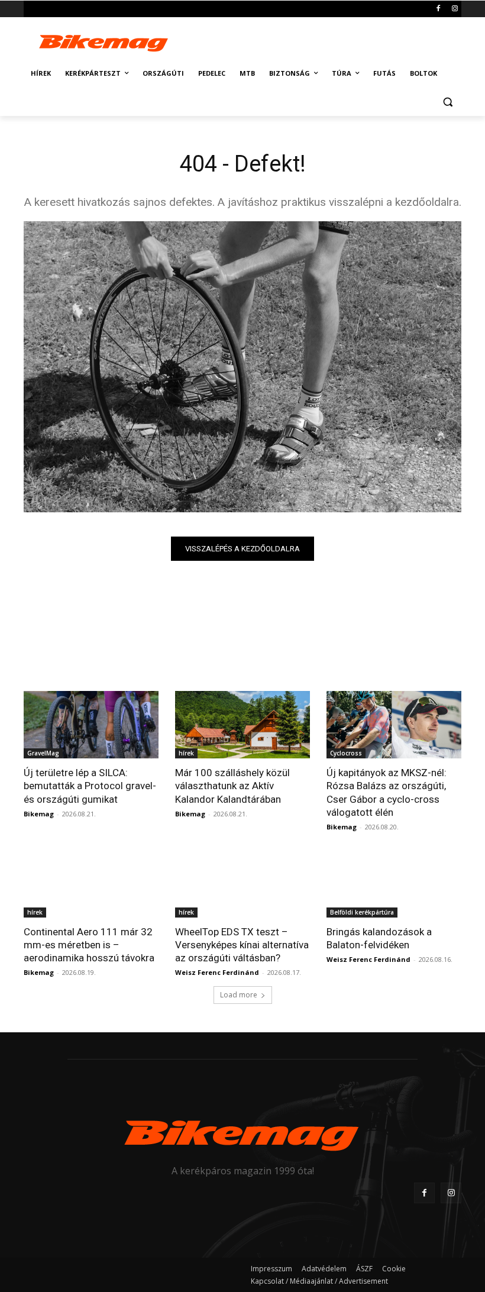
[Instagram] (454, 9)
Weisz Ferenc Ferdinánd (217, 972)
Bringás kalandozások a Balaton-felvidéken (379, 938)
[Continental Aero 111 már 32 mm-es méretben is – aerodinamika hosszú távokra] (91, 884)
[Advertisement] (323, 40)
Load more (238, 995)
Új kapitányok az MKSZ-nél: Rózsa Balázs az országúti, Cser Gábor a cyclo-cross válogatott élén (386, 792)
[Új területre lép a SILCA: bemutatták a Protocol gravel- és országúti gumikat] (91, 724)
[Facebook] (438, 9)
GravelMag (43, 753)
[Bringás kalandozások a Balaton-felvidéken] (393, 884)
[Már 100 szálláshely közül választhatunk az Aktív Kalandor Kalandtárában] (242, 724)
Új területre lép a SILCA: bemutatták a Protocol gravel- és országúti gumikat (90, 786)
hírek (186, 753)
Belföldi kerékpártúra (362, 912)
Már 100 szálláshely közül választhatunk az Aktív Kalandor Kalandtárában (232, 786)
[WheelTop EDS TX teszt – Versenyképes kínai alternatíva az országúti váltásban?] (242, 884)
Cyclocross (346, 753)
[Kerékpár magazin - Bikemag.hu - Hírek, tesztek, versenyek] (104, 41)
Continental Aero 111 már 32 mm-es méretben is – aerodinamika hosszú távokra (89, 945)
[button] (447, 102)
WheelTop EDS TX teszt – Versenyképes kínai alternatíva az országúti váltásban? (242, 945)
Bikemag (39, 813)
